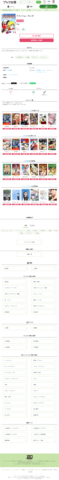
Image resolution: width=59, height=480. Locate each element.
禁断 (50, 230)
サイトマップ (37, 469)
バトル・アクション (38, 10)
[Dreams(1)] (7, 139)
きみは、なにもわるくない (16, 202)
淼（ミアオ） (16, 176)
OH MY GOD (34, 202)
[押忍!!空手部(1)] (25, 114)
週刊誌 (6, 281)
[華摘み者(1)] (53, 189)
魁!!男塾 (7, 126)
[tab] (11, 7)
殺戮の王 (16, 126)
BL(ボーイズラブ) (38, 402)
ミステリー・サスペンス (11, 378)
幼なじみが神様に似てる (7, 202)
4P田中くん (43, 151)
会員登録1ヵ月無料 (36, 40)
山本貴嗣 (9, 70)
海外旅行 (35, 312)
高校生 (37, 233)
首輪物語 (34, 176)
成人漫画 (35, 409)
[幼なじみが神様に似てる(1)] (7, 189)
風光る (24, 151)
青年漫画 (35, 341)
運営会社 (55, 469)
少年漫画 (29, 10)
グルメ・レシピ (37, 293)
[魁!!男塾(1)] (7, 114)
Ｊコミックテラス (13, 74)
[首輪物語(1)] (34, 164)
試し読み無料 (36, 36)
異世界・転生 (37, 372)
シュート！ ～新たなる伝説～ (52, 151)
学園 (34, 384)
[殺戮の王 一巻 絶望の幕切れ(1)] (16, 114)
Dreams (7, 151)
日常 (6, 384)
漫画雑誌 (7, 440)
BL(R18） (8, 415)
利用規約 (23, 469)
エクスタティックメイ (7, 176)
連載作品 (35, 415)
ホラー (35, 378)
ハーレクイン (20, 230)
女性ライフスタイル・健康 (12, 293)
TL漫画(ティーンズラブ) (12, 428)
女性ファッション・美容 (40, 287)
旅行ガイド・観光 (38, 440)
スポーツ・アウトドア (11, 306)
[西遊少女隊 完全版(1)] (43, 164)
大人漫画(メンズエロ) (11, 434)
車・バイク (8, 300)
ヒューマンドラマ (10, 366)
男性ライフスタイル (39, 306)
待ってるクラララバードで (43, 202)
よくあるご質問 (30, 469)
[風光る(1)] (25, 139)
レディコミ (8, 402)
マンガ (22, 10)
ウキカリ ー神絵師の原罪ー (52, 126)
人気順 (35, 268)
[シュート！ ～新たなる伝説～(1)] (52, 139)
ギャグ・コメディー (10, 390)
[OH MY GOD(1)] (35, 189)
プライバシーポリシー (6, 469)
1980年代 (42, 230)
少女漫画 (7, 347)
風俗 (22, 233)
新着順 (35, 328)
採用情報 (30, 471)
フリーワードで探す (29, 242)
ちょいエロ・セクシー (8, 230)
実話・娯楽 (36, 281)
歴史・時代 (8, 396)
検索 (39, 2)
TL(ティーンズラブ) (39, 396)
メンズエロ (8, 409)
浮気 (56, 230)
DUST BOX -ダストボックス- (34, 126)
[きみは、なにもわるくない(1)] (16, 189)
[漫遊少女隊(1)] (25, 164)
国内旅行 (7, 312)
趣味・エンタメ (37, 300)
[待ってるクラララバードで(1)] (44, 189)
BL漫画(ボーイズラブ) (39, 428)
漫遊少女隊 (25, 176)
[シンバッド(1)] (52, 164)
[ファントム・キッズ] (9, 14)
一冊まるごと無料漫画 (39, 434)
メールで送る (24, 83)
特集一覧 (29, 254)
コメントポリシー (16, 469)
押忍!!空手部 (25, 126)
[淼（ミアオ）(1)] (16, 164)
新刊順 (6, 268)
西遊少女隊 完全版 (43, 176)
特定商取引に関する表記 (47, 469)
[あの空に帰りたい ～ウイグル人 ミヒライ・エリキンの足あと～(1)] (26, 189)
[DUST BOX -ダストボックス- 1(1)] (34, 114)
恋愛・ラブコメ (37, 360)
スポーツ (35, 390)
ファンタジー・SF (40, 72)
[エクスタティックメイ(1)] (7, 164)
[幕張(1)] (43, 114)
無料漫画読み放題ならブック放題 (10, 10)
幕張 (43, 126)
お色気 (35, 230)
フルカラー (29, 233)
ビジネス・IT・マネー (11, 287)
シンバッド (52, 176)
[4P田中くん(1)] (43, 139)
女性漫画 (35, 347)
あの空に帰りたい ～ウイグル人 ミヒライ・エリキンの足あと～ (25, 202)
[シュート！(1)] (34, 139)
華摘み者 (53, 202)
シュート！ (34, 151)
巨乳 (28, 230)
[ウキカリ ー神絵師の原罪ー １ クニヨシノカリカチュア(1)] (52, 114)
